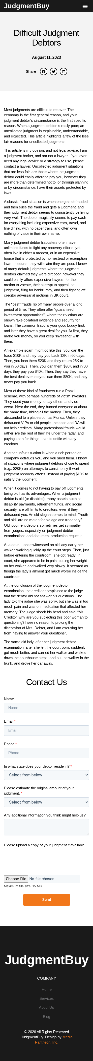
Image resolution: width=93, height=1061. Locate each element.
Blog (46, 1016)
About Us (46, 1007)
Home (47, 989)
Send (46, 899)
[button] (85, 6)
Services (46, 998)
